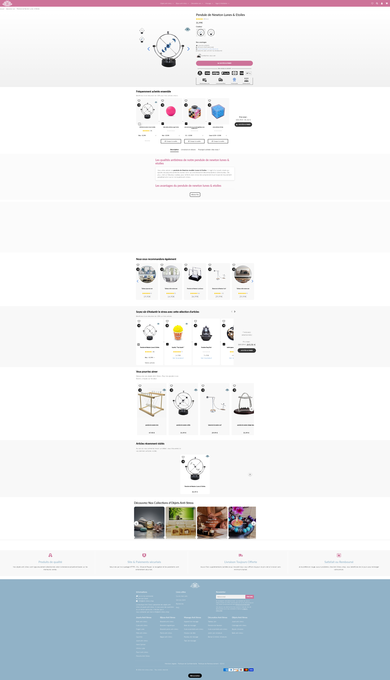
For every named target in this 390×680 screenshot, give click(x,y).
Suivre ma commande (145, 596)
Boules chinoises (237, 629)
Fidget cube (140, 629)
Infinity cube (140, 648)
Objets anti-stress (166, 3)
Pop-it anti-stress (142, 652)
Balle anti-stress (141, 621)
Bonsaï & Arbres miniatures (217, 637)
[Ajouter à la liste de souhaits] (138, 265)
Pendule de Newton (215, 625)
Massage (208, 3)
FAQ (177, 607)
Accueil (2, 9)
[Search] (377, 3)
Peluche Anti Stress (143, 656)
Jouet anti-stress (142, 641)
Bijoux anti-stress (181, 3)
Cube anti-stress (142, 625)
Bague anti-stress (166, 637)
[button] (140, 474)
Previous (148, 48)
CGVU (222, 663)
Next (188, 48)
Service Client (143, 598)
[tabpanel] (142, 31)
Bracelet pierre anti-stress (169, 629)
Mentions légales (171, 663)
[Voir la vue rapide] (138, 269)
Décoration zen (196, 3)
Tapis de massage (190, 641)
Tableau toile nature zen (171, 288)
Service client (180, 600)
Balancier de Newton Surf (219, 288)
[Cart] (386, 3)
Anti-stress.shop (147, 670)
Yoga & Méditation (221, 3)
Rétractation (195, 676)
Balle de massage (190, 625)
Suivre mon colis (181, 596)
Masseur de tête (190, 633)
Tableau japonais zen (147, 288)
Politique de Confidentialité (187, 663)
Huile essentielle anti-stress (193, 629)
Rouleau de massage (191, 637)
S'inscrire (249, 596)
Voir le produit (178, 358)
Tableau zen (212, 621)
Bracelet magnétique (167, 625)
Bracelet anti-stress (167, 621)
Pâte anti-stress (141, 633)
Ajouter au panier (244, 124)
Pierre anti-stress (166, 633)
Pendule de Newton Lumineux (195, 288)
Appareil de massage (191, 621)
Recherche (179, 604)
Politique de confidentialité (242, 604)
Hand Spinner (141, 644)
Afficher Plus (195, 194)
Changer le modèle (171, 141)
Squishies (139, 637)
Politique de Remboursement (208, 663)
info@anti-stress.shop (146, 601)
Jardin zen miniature (215, 633)
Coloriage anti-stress (239, 625)
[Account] (382, 3)
